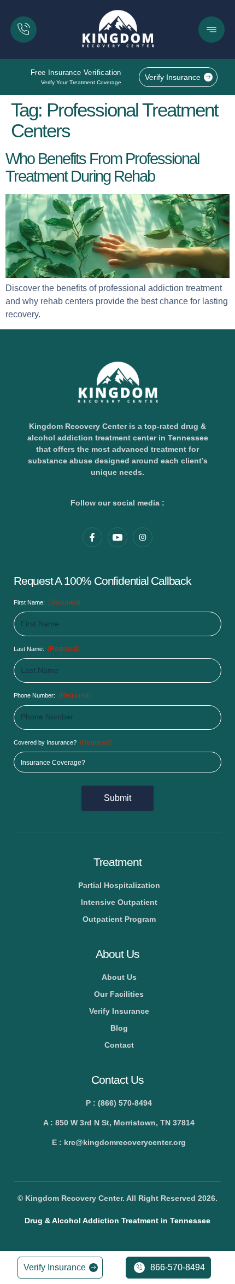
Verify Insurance (173, 77)
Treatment (117, 862)
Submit (117, 798)
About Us (117, 954)
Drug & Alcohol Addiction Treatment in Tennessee (117, 1220)
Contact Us (117, 1079)
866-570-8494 (177, 1267)
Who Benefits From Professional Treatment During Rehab (102, 167)
